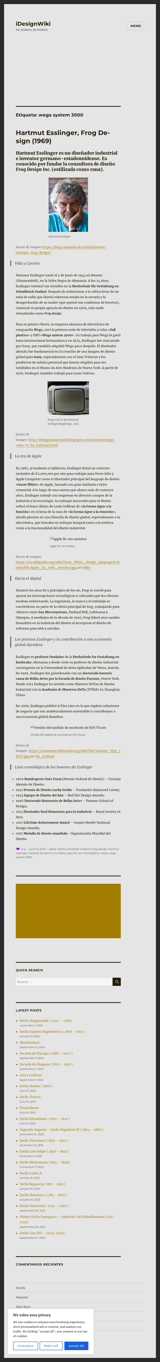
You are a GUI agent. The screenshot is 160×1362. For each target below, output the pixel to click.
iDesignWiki (33, 23)
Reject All (51, 1346)
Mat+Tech (23, 1307)
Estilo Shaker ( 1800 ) (36, 1086)
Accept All (76, 1346)
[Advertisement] (81, 65)
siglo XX (72, 853)
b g (23, 848)
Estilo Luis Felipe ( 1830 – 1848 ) (44, 1151)
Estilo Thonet (30, 1097)
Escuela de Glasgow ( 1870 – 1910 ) (46, 1064)
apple (52, 848)
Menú (136, 26)
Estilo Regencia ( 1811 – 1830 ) (43, 1184)
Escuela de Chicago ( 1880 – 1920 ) (46, 1053)
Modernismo (30, 1042)
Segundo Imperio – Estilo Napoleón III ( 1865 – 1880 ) (61, 1130)
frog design (100, 848)
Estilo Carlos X (31, 1173)
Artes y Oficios (31, 1075)
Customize (25, 1346)
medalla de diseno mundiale (47, 853)
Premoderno (29, 1108)
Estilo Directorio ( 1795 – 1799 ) (44, 1206)
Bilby (87, 567)
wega (104, 853)
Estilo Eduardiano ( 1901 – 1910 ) (45, 1119)
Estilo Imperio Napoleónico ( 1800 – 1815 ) (52, 1032)
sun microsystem (89, 853)
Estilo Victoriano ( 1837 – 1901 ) (44, 1140)
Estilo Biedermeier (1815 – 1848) (45, 1162)
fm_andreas (45, 756)
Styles (20, 1288)
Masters (22, 1297)
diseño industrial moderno (75, 848)
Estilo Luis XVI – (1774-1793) (42, 1233)
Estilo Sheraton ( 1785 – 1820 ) (43, 1195)
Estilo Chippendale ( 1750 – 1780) (46, 1021)
